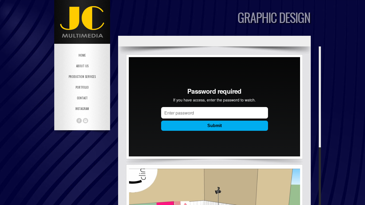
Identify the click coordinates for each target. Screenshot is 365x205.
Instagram (82, 109)
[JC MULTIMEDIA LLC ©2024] (219, 125)
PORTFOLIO (82, 87)
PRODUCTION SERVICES (82, 76)
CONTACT (82, 98)
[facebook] (79, 120)
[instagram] (85, 120)
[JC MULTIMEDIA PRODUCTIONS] (82, 22)
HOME (82, 55)
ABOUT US (82, 66)
